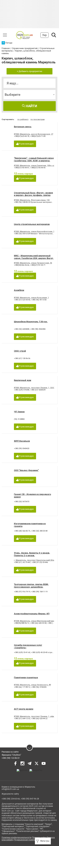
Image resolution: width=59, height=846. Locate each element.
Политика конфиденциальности (16, 837)
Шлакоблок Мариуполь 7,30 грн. (31, 321)
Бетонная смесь (22, 126)
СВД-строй (20, 351)
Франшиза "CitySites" (11, 755)
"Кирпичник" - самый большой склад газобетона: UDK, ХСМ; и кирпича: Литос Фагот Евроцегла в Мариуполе (34, 160)
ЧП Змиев (19, 411)
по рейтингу (22, 119)
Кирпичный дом (22, 380)
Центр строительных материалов (32, 224)
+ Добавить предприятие (29, 71)
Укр (44, 35)
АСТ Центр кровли (23, 709)
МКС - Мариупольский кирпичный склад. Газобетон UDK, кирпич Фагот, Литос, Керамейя (34, 258)
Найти (31, 106)
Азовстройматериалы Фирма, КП (31, 613)
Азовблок (19, 290)
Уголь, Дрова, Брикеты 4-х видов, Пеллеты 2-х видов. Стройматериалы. (32, 555)
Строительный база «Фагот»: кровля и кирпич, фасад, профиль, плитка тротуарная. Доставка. (33, 195)
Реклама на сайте (10, 752)
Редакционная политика (25, 840)
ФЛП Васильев (22, 441)
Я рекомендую (26, 144)
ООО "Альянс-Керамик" (26, 470)
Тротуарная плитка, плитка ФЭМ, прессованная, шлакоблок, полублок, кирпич (31, 587)
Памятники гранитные (26, 677)
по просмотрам (37, 119)
